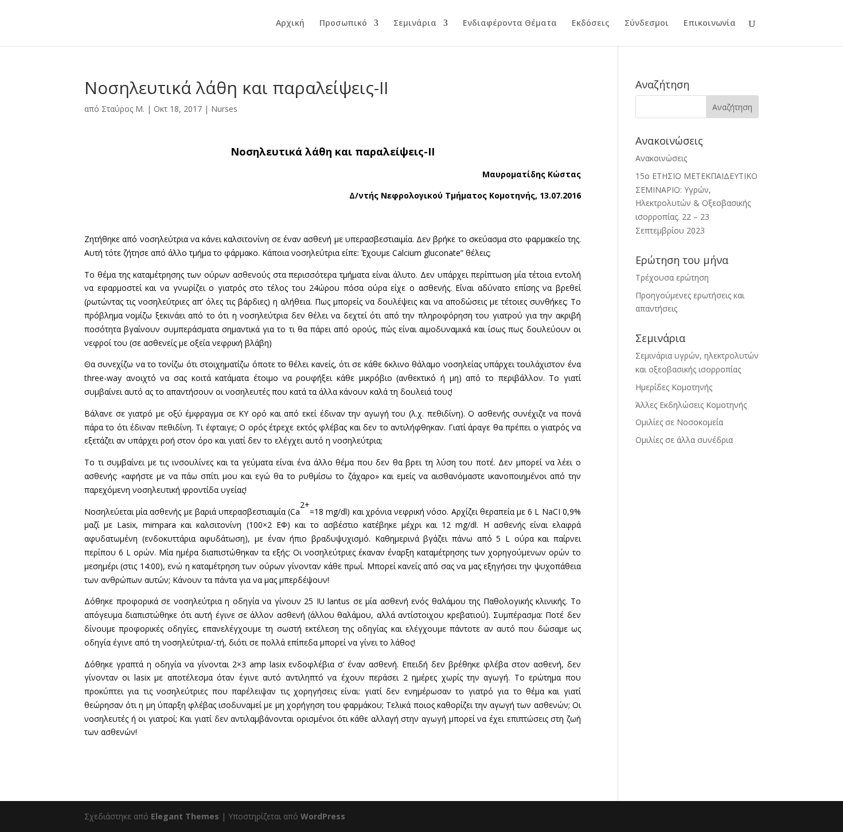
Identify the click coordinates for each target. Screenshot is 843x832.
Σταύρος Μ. (123, 108)
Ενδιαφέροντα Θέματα (510, 23)
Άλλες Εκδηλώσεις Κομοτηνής (691, 404)
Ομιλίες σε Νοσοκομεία (679, 422)
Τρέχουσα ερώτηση (672, 277)
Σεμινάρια (414, 23)
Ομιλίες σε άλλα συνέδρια (684, 439)
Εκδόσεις (591, 23)
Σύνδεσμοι (647, 23)
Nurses (224, 108)
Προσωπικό (343, 23)
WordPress (322, 816)
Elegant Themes (185, 816)
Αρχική (290, 23)
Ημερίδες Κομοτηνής (673, 387)
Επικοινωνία (710, 23)
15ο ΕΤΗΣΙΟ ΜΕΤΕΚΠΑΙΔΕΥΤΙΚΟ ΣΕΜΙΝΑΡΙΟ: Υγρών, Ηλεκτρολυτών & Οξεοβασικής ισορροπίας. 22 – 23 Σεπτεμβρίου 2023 (696, 203)
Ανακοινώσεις (661, 158)
